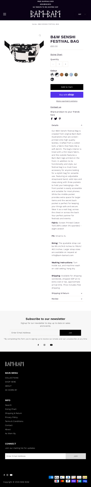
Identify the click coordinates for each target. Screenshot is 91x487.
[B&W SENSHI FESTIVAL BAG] (57, 74)
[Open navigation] (13, 14)
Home (34, 24)
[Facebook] (38, 345)
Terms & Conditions (14, 421)
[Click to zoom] (40, 35)
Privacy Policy (11, 417)
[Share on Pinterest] (60, 119)
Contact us (55, 107)
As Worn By (10, 433)
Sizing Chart (56, 55)
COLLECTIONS (11, 378)
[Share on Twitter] (56, 119)
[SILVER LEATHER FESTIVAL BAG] (52, 79)
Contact (9, 425)
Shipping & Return (60, 293)
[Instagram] (44, 345)
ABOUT (8, 386)
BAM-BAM (83, 4)
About (8, 429)
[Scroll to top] (86, 482)
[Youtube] (51, 345)
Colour (53, 71)
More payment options (66, 101)
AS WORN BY (11, 390)
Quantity (54, 59)
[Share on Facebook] (52, 119)
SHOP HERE (10, 382)
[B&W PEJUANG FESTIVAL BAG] (52, 74)
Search (8, 405)
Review (55, 299)
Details (55, 125)
